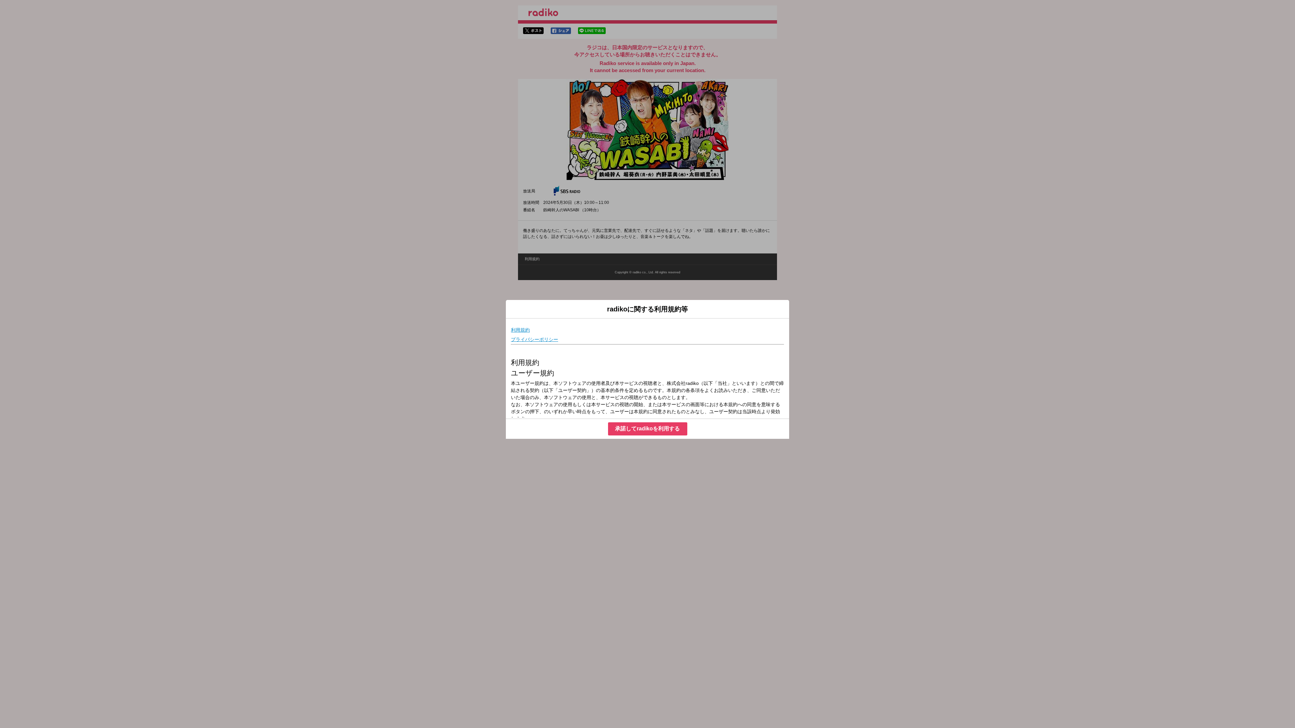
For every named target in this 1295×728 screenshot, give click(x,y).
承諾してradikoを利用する (647, 428)
